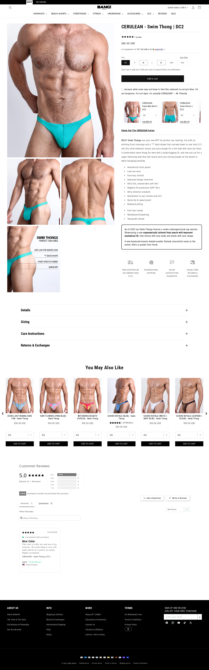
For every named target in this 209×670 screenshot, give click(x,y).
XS (125, 63)
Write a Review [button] (179, 498)
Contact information (140, 663)
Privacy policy (97, 663)
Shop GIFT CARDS (93, 614)
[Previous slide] (126, 112)
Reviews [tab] (25, 503)
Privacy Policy (131, 624)
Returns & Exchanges (55, 619)
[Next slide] (196, 112)
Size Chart (184, 57)
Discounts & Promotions (95, 619)
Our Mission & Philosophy (18, 624)
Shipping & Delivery (54, 614)
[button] (10, 7)
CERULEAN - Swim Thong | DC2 (36, 556)
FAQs (48, 629)
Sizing (49, 634)
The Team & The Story (16, 619)
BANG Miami (72, 663)
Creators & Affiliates (94, 629)
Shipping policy (125, 663)
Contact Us (90, 624)
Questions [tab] (44, 503)
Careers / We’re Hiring (94, 634)
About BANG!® (13, 614)
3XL (184, 63)
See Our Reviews (14, 629)
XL (161, 63)
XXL (173, 63)
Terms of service (111, 663)
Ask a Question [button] (154, 498)
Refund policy (84, 663)
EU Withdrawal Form (133, 614)
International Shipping (56, 624)
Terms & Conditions (133, 619)
